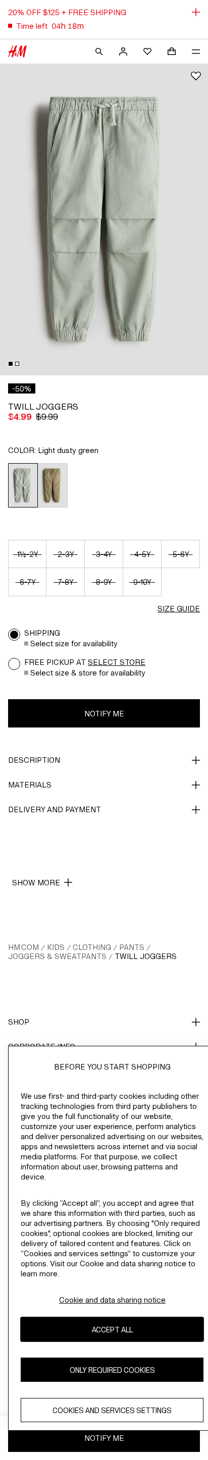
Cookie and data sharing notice (112, 1300)
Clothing (92, 947)
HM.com (23, 947)
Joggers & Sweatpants (57, 956)
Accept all (112, 1329)
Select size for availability (74, 643)
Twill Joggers (146, 956)
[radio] (23, 485)
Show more (36, 882)
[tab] (10, 363)
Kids (56, 947)
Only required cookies (112, 1370)
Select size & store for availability (87, 672)
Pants (131, 947)
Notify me (104, 713)
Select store (116, 662)
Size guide (179, 608)
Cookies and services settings (112, 1410)
